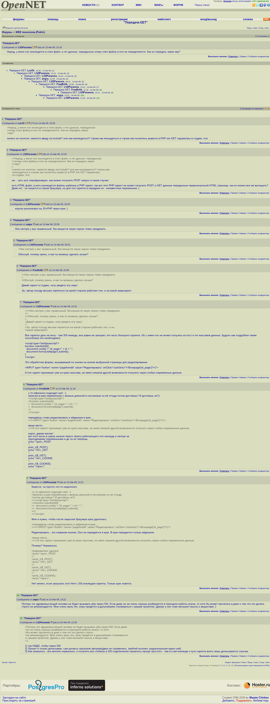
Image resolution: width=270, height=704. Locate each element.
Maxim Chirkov (259, 697)
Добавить (228, 700)
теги (206, 4)
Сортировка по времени (252, 109)
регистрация (244, 1)
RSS (267, 109)
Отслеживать (262, 36)
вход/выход (208, 19)
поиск (82, 19)
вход (235, 1)
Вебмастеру (261, 700)
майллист (164, 19)
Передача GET (17, 70)
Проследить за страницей (18, 700)
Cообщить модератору (258, 56)
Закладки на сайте (14, 697)
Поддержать (244, 700)
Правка (243, 56)
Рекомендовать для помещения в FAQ (252, 665)
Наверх (242, 143)
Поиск (198, 4)
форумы (18, 19)
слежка (248, 19)
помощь (53, 19)
